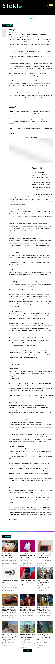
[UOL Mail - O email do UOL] (45, 5)
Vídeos (31, 12)
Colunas (37, 12)
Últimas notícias (46, 12)
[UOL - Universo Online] (20, 7)
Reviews (6, 12)
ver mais (26, 650)
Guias (17, 12)
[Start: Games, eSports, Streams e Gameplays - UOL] (11, 6)
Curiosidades (24, 12)
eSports (12, 12)
